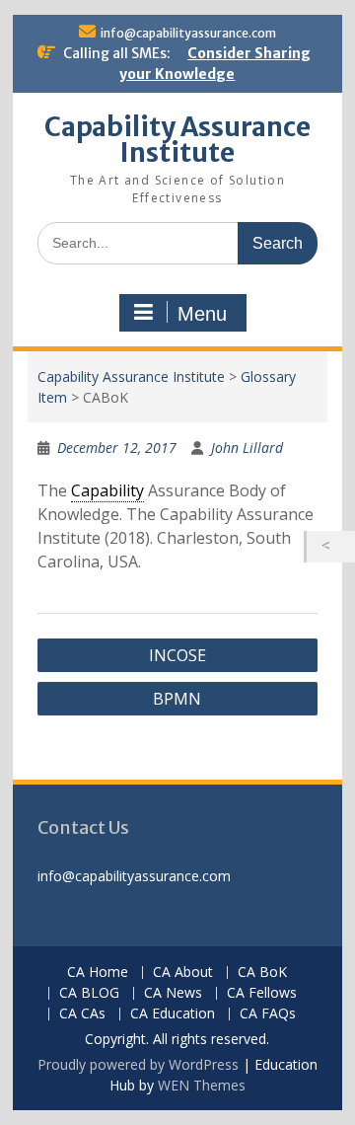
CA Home (97, 972)
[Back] (330, 547)
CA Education (172, 1014)
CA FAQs (268, 1014)
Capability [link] (107, 490)
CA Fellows (262, 993)
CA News (173, 993)
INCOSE (177, 655)
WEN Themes (202, 1085)
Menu (202, 314)
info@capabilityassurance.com (188, 33)
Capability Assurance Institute (177, 140)
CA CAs (82, 1014)
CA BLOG (89, 993)
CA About (183, 972)
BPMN (177, 699)
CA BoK (262, 972)
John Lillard (247, 447)
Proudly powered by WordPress (138, 1064)
